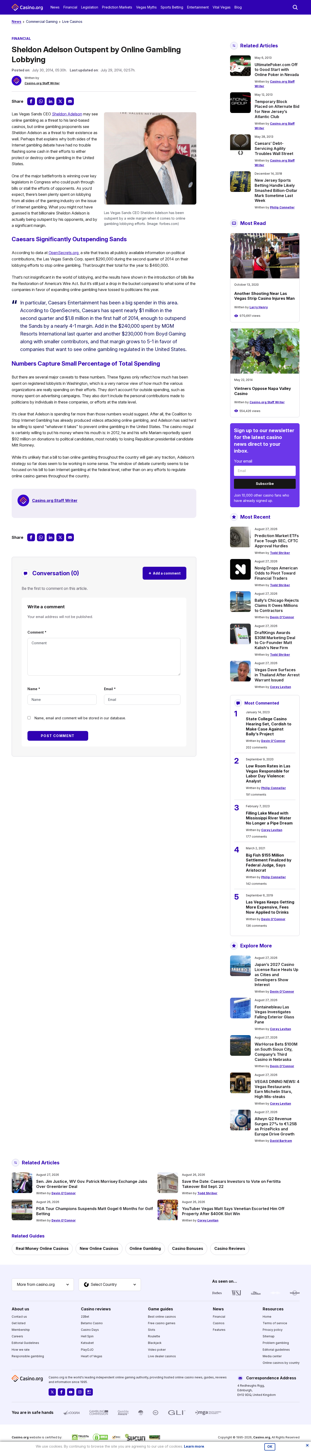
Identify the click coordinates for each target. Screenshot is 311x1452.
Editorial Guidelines (25, 1343)
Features (219, 1330)
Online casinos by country (281, 1363)
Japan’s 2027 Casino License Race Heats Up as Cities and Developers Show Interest (276, 974)
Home (267, 1316)
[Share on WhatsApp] (41, 101)
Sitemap (269, 1336)
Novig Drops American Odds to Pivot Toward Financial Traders (276, 573)
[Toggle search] (295, 7)
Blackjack (155, 1343)
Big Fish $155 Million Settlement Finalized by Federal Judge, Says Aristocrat (269, 863)
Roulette (154, 1336)
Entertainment (198, 7)
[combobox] (43, 1284)
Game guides (160, 1308)
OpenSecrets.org (63, 252)
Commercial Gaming (42, 21)
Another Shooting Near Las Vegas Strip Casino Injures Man (264, 296)
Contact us (19, 1316)
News (55, 7)
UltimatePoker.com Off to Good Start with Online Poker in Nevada (277, 69)
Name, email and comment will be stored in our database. (80, 718)
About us (20, 1308)
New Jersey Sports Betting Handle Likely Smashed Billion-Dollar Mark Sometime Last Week (276, 190)
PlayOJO (87, 1349)
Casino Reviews (229, 1248)
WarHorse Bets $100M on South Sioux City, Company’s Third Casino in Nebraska (276, 1052)
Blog (238, 7)
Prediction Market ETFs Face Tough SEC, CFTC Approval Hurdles (277, 540)
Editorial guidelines (276, 1349)
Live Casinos (72, 21)
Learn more (194, 1446)
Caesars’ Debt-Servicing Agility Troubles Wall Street (274, 148)
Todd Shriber (280, 553)
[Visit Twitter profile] (52, 1392)
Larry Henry (259, 307)
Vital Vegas (222, 7)
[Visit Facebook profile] (61, 1392)
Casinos (219, 1323)
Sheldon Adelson (67, 114)
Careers (17, 1336)
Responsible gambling (28, 1356)
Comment (36, 632)
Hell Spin (87, 1336)
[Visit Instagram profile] (80, 1392)
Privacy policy (273, 1330)
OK (269, 1447)
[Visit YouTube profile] (70, 1392)
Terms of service (275, 1323)
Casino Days (90, 1330)
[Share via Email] (70, 101)
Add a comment (164, 573)
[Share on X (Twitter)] (60, 101)
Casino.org (261, 1437)
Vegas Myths (146, 7)
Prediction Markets (117, 7)
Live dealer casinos (162, 1356)
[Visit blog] (89, 1392)
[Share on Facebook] (31, 101)
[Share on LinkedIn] (50, 101)
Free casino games (161, 1323)
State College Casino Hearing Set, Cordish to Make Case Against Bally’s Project (268, 726)
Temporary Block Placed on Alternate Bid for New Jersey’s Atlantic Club (277, 109)
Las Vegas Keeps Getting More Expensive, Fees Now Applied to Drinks (270, 907)
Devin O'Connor (282, 617)
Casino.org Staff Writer (42, 83)
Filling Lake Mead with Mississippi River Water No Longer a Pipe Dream (269, 818)
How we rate (21, 1349)
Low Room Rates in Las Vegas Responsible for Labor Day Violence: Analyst (268, 773)
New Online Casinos (99, 1248)
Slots (151, 1330)
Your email (243, 461)
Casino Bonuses (187, 1248)
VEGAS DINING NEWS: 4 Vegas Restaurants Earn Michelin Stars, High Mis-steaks (277, 1089)
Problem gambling (276, 1343)
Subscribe (265, 483)
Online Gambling (145, 1248)
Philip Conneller (282, 207)
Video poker (157, 1349)
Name (33, 689)
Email (110, 689)
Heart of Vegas (91, 1356)
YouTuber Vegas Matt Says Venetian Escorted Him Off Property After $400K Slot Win (233, 1211)
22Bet (85, 1316)
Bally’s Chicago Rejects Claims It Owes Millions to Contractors (277, 605)
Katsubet (87, 1343)
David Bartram (281, 1141)
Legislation (89, 7)
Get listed (19, 1323)
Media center (272, 1356)
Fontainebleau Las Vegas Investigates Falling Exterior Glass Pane (274, 1014)
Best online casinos (162, 1316)
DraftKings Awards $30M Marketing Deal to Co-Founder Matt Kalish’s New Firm (275, 640)
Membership (21, 1330)
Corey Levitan (280, 687)
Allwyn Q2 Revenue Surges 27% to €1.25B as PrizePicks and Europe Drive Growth (276, 1126)
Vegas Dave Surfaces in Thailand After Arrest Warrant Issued (277, 674)
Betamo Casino (92, 1323)
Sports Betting (172, 7)
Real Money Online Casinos (42, 1248)
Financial (70, 7)
